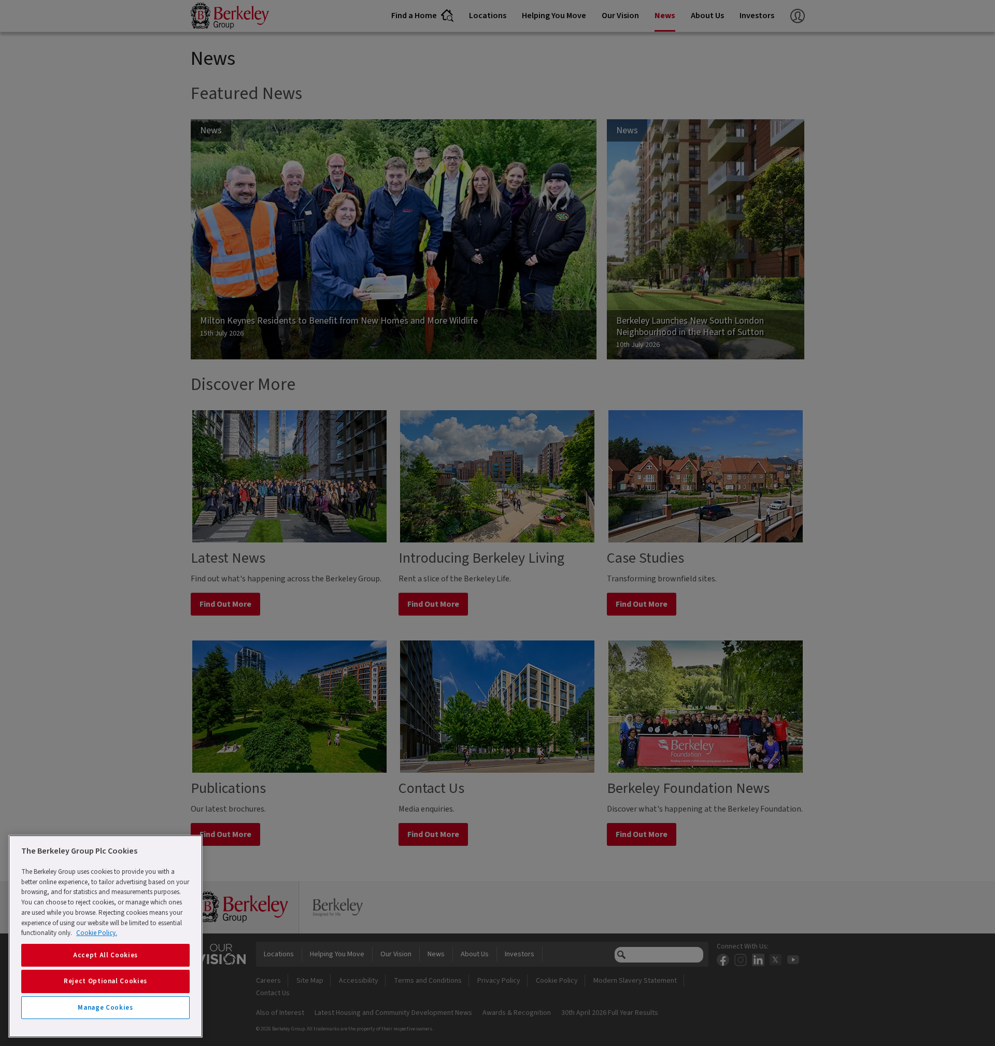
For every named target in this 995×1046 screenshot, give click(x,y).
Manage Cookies (105, 1007)
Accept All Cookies (105, 955)
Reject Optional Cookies (105, 981)
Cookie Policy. (96, 933)
